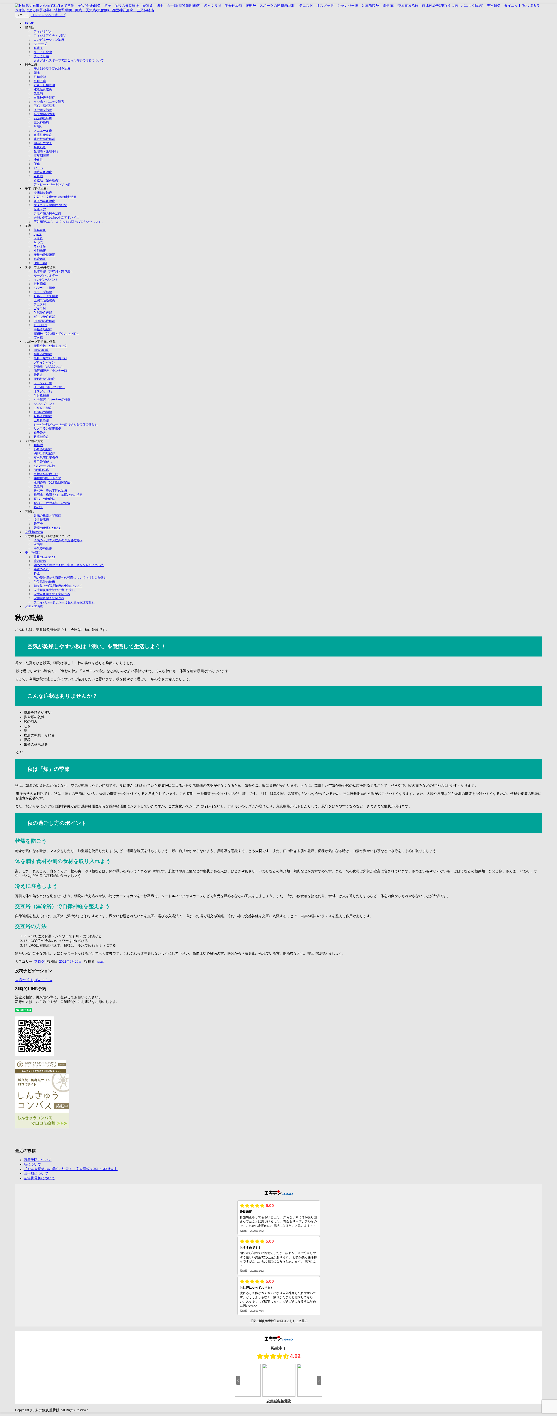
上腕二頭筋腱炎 (44, 300)
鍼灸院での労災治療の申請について (58, 585)
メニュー (22, 15)
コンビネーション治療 (49, 39)
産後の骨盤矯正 (44, 255)
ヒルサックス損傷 (46, 296)
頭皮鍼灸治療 (43, 172)
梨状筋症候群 (43, 354)
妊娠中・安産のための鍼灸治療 (55, 197)
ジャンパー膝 (43, 383)
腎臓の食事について (47, 528)
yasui (100, 961)
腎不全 (38, 523)
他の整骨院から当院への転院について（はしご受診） (70, 577)
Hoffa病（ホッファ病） (49, 387)
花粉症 (38, 176)
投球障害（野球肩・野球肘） (53, 271)
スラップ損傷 (43, 292)
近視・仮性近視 (44, 85)
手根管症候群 (43, 329)
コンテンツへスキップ (48, 15)
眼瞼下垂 (40, 81)
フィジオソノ (43, 31)
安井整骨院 (32, 552)
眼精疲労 (40, 77)
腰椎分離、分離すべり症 (50, 346)
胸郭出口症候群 (44, 453)
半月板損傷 (41, 395)
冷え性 (38, 159)
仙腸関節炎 (41, 350)
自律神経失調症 (44, 97)
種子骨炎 (40, 432)
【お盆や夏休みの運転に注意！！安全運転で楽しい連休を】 (71, 1169)
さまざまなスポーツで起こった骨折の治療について (69, 60)
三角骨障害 (41, 420)
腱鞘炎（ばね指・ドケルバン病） (56, 333)
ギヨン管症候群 (44, 317)
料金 (37, 573)
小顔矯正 (40, 250)
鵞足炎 (38, 374)
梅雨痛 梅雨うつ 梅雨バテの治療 (58, 494)
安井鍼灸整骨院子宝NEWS (52, 594)
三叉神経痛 (41, 122)
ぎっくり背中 (43, 52)
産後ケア (40, 209)
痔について (32, 1164)
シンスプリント (44, 403)
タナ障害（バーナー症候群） (53, 399)
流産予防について (38, 1160)
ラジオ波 (40, 246)
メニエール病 (43, 130)
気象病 (38, 93)
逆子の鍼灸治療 (44, 201)
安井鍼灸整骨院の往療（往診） (55, 590)
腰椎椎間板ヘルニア (47, 478)
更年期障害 (41, 155)
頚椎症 (38, 445)
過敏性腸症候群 (44, 139)
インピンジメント (46, 279)
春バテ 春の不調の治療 (50, 490)
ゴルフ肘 (40, 308)
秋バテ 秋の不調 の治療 (52, 503)
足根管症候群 (43, 416)
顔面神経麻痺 (43, 118)
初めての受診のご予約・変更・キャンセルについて (69, 565)
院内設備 (40, 561)
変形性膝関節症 (44, 379)
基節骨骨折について (39, 1178)
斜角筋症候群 (43, 449)
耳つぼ (38, 242)
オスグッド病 (43, 391)
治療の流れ (41, 569)
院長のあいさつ (44, 557)
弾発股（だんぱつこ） (49, 366)
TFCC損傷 (40, 325)
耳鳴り (38, 126)
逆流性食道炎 (43, 89)
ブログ (39, 961)
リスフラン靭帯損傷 (47, 428)
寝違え (38, 48)
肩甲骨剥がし (43, 461)
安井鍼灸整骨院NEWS (49, 598)
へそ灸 (38, 238)
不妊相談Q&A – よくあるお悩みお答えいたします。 (69, 221)
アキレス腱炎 (43, 408)
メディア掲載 (34, 606)
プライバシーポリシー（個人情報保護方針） (64, 602)
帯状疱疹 (40, 147)
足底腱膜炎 (41, 437)
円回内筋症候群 (44, 321)
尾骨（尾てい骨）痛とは (50, 358)
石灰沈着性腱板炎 (46, 457)
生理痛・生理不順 (46, 151)
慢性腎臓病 (41, 519)
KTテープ (40, 44)
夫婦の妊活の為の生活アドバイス (56, 217)
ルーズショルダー (46, 275)
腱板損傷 (40, 283)
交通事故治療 (34, 532)
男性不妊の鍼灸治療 (47, 213)
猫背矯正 (40, 259)
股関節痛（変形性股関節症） (53, 482)
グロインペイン (44, 362)
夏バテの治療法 (44, 499)
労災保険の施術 (44, 581)
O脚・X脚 (40, 263)
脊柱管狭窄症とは (46, 474)
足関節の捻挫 (43, 412)
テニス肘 (40, 304)
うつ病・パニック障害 (49, 101)
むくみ (38, 168)
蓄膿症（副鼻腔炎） (47, 180)
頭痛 (37, 72)
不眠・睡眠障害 (44, 106)
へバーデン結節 (44, 465)
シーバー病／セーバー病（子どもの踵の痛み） (66, 424)
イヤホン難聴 (43, 110)
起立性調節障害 (44, 114)
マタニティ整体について (50, 205)
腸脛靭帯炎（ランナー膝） (52, 370)
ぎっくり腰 (41, 56)
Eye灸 (38, 234)
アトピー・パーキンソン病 (52, 184)
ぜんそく (43, 980)
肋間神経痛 (41, 470)
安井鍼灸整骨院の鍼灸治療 (52, 68)
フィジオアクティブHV (49, 35)
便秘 (37, 163)
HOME (29, 23)
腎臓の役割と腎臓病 (47, 515)
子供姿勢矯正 (43, 548)
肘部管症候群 (43, 312)
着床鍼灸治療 (43, 192)
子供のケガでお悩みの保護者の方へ (58, 540)
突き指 (38, 337)
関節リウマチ (43, 143)
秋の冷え (24, 980)
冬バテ (38, 507)
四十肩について (36, 1173)
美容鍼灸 (40, 230)
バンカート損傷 (44, 288)
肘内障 (38, 544)
